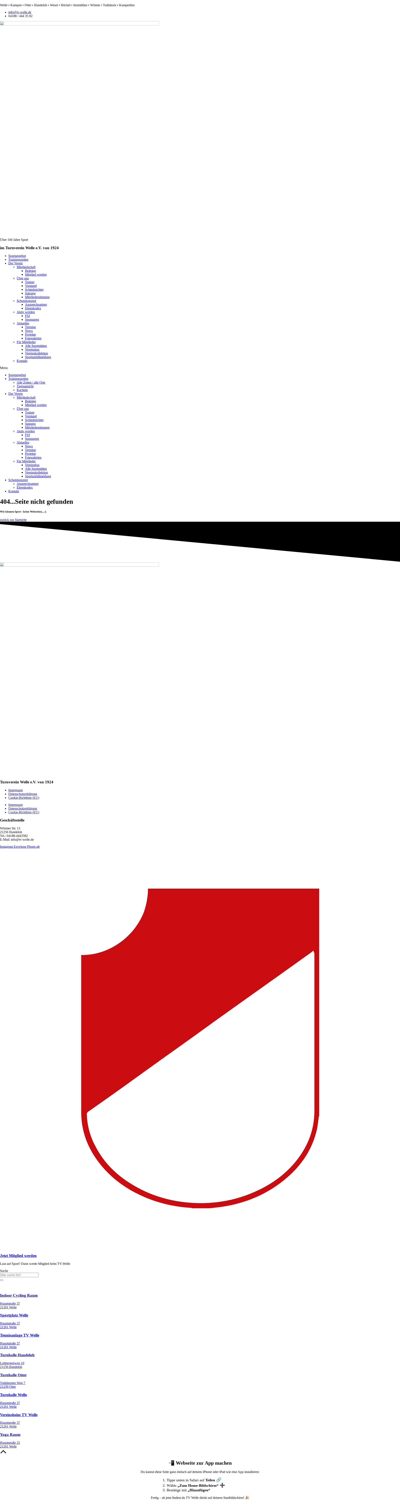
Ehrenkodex (33, 308)
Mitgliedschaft (26, 267)
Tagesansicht (25, 386)
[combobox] (19, 1275)
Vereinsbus (32, 349)
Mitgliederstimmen (37, 297)
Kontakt (22, 361)
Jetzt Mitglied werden (18, 1255)
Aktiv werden (26, 312)
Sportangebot (17, 375)
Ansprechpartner (36, 304)
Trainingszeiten (18, 378)
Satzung (30, 293)
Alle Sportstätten (36, 346)
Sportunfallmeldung (38, 357)
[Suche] (1, 1280)
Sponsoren (32, 319)
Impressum (15, 790)
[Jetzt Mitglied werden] (200, 1247)
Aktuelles (23, 323)
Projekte (30, 334)
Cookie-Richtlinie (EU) (23, 797)
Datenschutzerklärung (22, 794)
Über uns (23, 278)
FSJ (27, 316)
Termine (30, 327)
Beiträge (30, 271)
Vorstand (31, 286)
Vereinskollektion (36, 353)
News (29, 331)
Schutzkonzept (26, 301)
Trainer (29, 282)
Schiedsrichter (34, 289)
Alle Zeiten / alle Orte (31, 382)
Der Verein (15, 393)
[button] (200, 368)
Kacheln (22, 390)
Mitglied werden (36, 274)
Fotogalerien (33, 338)
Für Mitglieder (26, 342)
